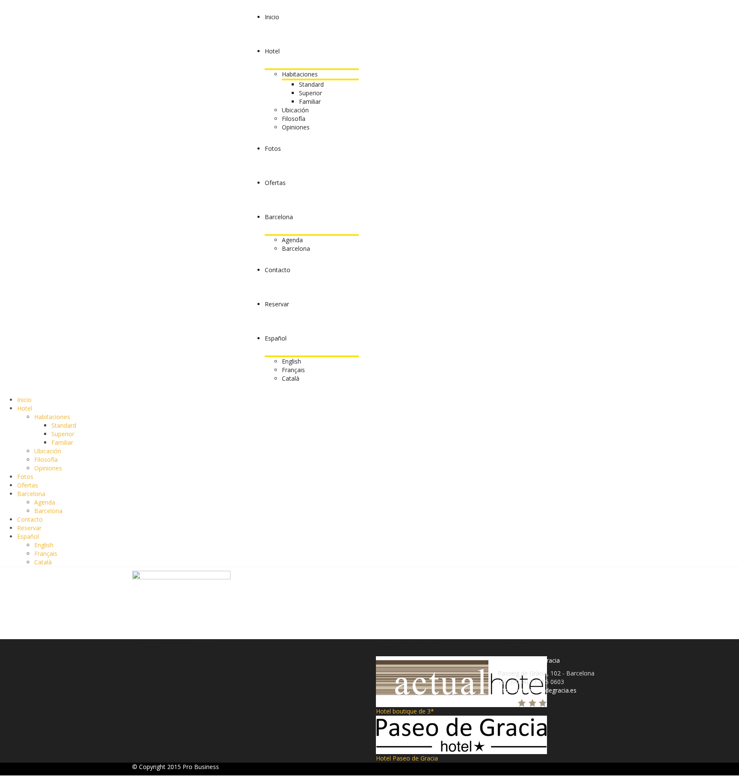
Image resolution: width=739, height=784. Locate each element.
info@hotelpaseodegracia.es (537, 690)
